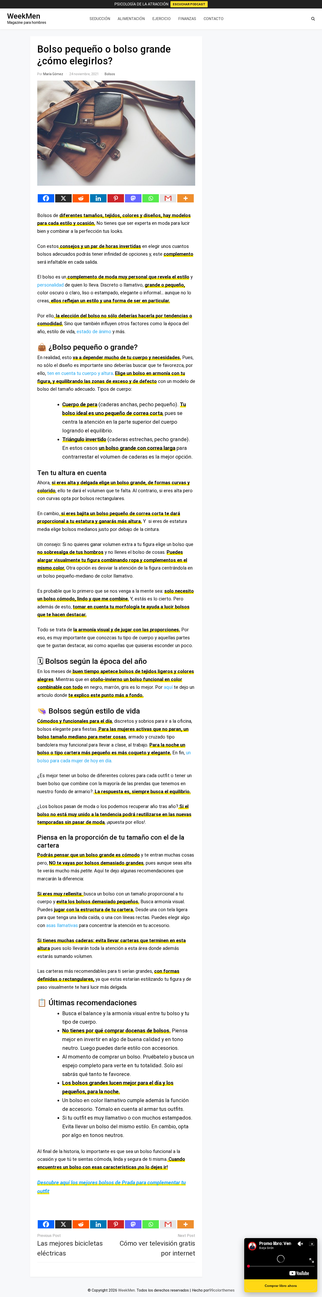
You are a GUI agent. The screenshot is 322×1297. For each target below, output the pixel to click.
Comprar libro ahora (281, 1286)
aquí (168, 687)
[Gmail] (168, 198)
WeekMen (23, 16)
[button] (313, 19)
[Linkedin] (98, 198)
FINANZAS (187, 18)
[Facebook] (46, 198)
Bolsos (110, 74)
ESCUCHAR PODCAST (189, 4)
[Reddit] (81, 198)
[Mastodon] (133, 198)
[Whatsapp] (150, 198)
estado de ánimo (93, 331)
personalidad (50, 285)
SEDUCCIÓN (100, 18)
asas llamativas (62, 925)
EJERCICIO (161, 18)
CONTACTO (213, 18)
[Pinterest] (115, 198)
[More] (185, 198)
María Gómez (53, 74)
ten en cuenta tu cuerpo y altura (80, 373)
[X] (63, 198)
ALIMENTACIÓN (131, 18)
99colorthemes (222, 1290)
